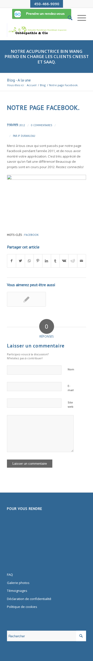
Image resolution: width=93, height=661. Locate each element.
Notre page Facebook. (43, 107)
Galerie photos (18, 583)
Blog (15, 124)
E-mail (71, 388)
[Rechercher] (67, 18)
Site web (70, 404)
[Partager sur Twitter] (20, 260)
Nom (71, 369)
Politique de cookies (22, 606)
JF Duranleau (26, 136)
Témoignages (17, 590)
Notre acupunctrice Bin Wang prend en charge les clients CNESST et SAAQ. (46, 56)
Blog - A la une (19, 80)
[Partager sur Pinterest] (38, 260)
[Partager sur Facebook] (11, 260)
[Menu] (79, 18)
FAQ (10, 574)
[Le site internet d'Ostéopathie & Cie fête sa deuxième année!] (26, 299)
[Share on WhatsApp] (29, 260)
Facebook (31, 235)
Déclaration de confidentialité (29, 599)
